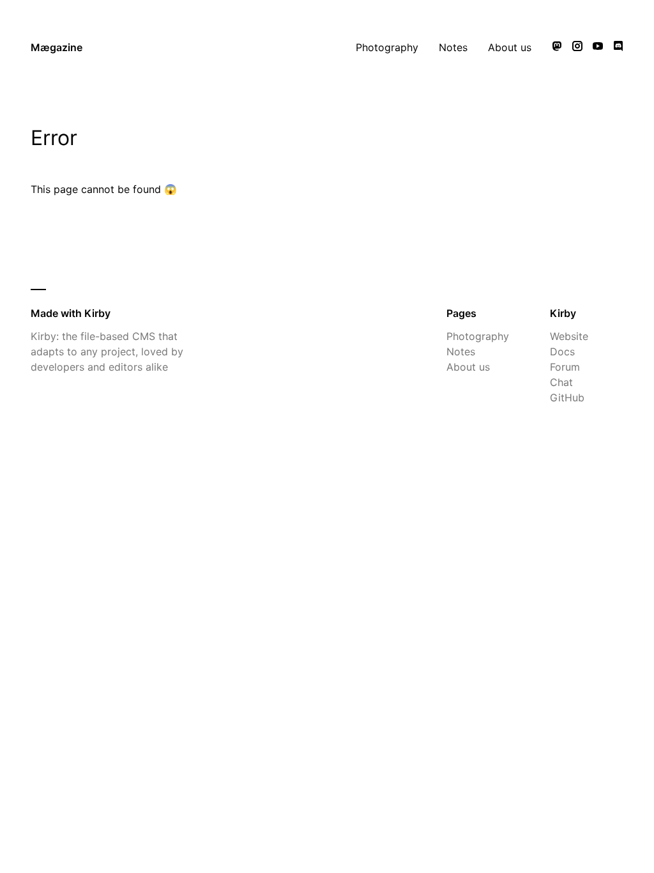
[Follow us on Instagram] (577, 47)
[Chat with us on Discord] (618, 47)
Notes (453, 47)
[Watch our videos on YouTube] (598, 47)
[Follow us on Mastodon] (557, 47)
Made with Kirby (70, 313)
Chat (561, 382)
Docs (562, 351)
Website (569, 336)
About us (509, 47)
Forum (565, 366)
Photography (387, 47)
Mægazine (56, 47)
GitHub (567, 397)
